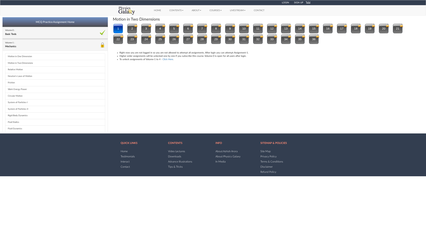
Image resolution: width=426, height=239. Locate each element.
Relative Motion (15, 70)
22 (118, 39)
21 (397, 28)
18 (355, 28)
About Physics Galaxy (227, 156)
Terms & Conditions (271, 161)
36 (314, 39)
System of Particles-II (18, 109)
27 (188, 39)
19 (369, 28)
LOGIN (285, 2)
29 (216, 39)
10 (244, 28)
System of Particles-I (18, 102)
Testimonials (128, 156)
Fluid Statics (13, 122)
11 (257, 28)
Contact (125, 166)
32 (258, 39)
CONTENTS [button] (175, 10)
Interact (125, 161)
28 (202, 39)
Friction (11, 83)
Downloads (174, 156)
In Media (220, 161)
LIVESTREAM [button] (237, 10)
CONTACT (259, 10)
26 (174, 39)
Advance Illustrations (180, 161)
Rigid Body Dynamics (18, 116)
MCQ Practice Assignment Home (55, 22)
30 (230, 39)
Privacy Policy (268, 156)
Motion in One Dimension (20, 56)
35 (300, 39)
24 (146, 39)
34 (286, 39)
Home (124, 151)
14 (300, 28)
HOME (159, 10)
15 (314, 28)
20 (383, 28)
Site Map (265, 151)
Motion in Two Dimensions (20, 63)
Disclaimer (266, 166)
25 (160, 39)
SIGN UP (298, 2)
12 (272, 28)
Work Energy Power (17, 89)
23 (132, 39)
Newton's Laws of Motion (20, 76)
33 (272, 39)
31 (244, 39)
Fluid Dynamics (15, 129)
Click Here (168, 59)
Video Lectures (176, 151)
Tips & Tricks (175, 166)
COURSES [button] (215, 10)
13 (286, 28)
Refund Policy (268, 172)
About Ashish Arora (226, 151)
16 (327, 28)
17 (341, 28)
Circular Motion (15, 96)
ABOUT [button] (196, 10)
